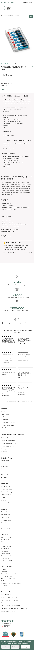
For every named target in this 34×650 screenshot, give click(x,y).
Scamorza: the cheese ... (8, 611)
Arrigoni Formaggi (6, 63)
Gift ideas (4, 463)
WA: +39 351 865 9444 (27, 2)
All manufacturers (6, 528)
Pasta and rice (5, 414)
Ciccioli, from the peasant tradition (10, 605)
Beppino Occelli (5, 517)
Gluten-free (4, 469)
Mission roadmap (6, 546)
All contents (4, 614)
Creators (3, 542)
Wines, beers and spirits (8, 428)
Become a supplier (6, 556)
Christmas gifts (5, 461)
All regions (4, 452)
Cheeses (3, 411)
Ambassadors (5, 539)
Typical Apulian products (8, 440)
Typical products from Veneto (9, 449)
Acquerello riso (5, 515)
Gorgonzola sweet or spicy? (9, 597)
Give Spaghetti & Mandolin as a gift (11, 583)
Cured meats (4, 420)
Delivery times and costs (8, 576)
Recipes (3, 569)
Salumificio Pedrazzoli (7, 523)
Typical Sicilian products (7, 438)
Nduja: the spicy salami (7, 594)
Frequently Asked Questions (9, 578)
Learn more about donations (9, 252)
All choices (4, 477)
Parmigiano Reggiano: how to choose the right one (14, 608)
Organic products (6, 466)
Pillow (3, 497)
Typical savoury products (8, 422)
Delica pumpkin (5, 603)
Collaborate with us (6, 553)
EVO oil (3, 417)
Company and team (6, 537)
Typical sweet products (7, 425)
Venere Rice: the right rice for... (9, 600)
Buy (31, 16)
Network (3, 585)
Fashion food (4, 474)
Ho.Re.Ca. (4, 551)
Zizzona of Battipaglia (7, 492)
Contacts (3, 581)
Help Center (4, 572)
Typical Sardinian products (8, 443)
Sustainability (5, 548)
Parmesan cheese (6, 494)
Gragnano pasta (5, 486)
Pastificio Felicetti (6, 512)
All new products (6, 503)
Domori (3, 526)
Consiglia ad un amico (7, 560)
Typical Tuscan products (7, 446)
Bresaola (3, 500)
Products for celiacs (6, 472)
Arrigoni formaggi (6, 520)
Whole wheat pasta (6, 489)
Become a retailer (6, 558)
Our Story (4, 544)
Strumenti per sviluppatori (8, 574)
